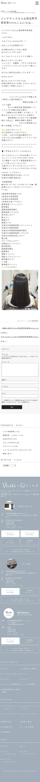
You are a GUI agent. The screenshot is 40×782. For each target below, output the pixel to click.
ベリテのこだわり (10, 674)
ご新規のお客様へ (30, 668)
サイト (4, 393)
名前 (4, 380)
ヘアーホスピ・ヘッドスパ (10, 707)
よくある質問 (28, 727)
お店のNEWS (8, 439)
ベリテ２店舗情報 (10, 684)
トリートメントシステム (30, 707)
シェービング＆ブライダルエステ (15, 450)
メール (5, 386)
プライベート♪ (8, 446)
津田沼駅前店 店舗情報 (11, 691)
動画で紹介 (7, 721)
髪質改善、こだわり (10, 435)
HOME (3, 11)
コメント (5, 362)
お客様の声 (7, 727)
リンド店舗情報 (29, 684)
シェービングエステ (30, 715)
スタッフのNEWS (9, 442)
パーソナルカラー (10, 714)
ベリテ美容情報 (12, 11)
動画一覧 (6, 453)
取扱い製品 (27, 721)
